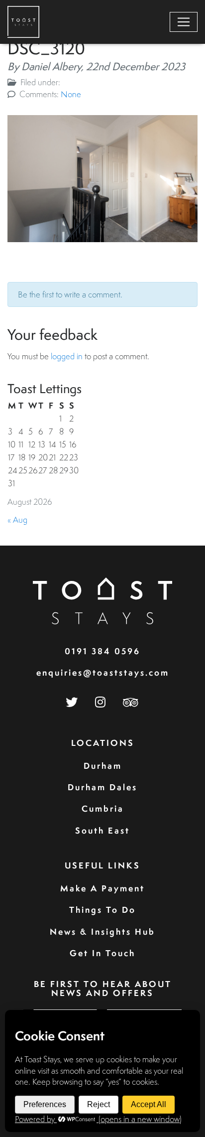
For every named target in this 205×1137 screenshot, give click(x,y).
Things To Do (102, 909)
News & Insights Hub (102, 931)
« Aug (17, 519)
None (71, 94)
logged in (67, 356)
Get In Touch (102, 953)
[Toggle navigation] (184, 22)
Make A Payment (102, 888)
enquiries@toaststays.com (102, 672)
